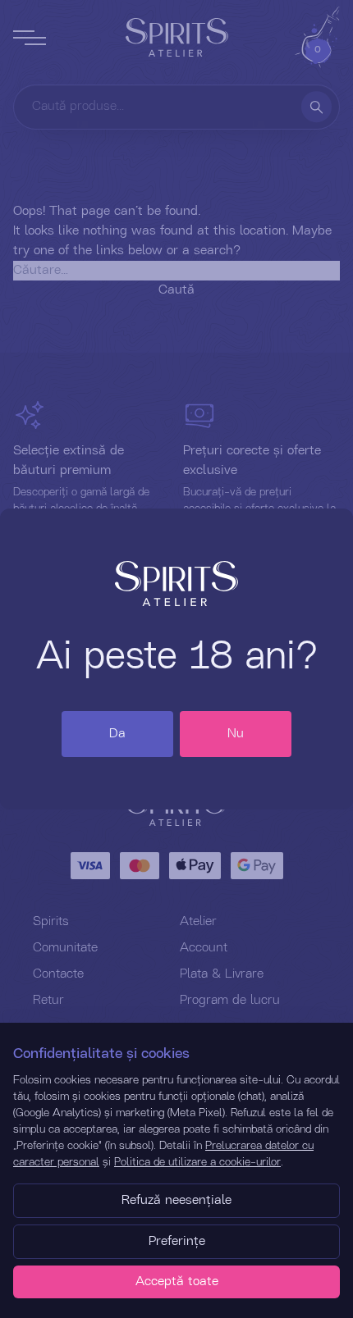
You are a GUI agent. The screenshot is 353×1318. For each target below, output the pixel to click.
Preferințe (177, 1241)
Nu (235, 734)
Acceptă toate (176, 1281)
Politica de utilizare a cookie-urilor (197, 1162)
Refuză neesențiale (176, 1200)
